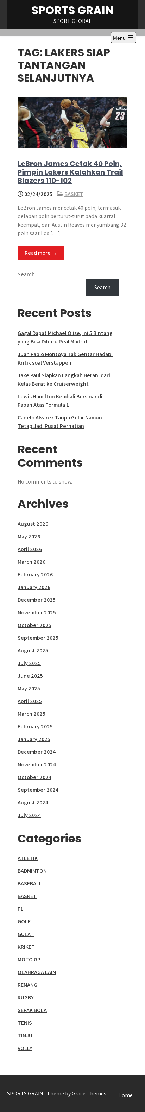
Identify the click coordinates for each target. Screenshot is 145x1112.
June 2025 (30, 676)
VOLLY (25, 1048)
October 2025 (34, 625)
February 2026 (35, 574)
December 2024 (37, 752)
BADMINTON (32, 870)
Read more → (41, 253)
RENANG (27, 984)
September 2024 (38, 790)
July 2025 (29, 663)
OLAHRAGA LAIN (37, 972)
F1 (20, 908)
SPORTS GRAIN (73, 10)
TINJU (25, 1035)
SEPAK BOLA (32, 1010)
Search (26, 274)
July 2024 (29, 815)
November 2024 (37, 764)
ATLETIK (28, 858)
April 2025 (30, 701)
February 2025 (35, 726)
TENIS (25, 1022)
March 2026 (31, 562)
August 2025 (33, 650)
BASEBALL (30, 883)
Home (125, 1095)
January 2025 (34, 739)
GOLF (24, 921)
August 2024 (33, 802)
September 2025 (38, 638)
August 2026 (33, 523)
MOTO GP (29, 959)
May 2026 (29, 536)
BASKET (73, 194)
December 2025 (37, 600)
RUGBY (26, 997)
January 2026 (34, 587)
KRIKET (26, 946)
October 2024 (34, 777)
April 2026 (30, 549)
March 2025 (31, 714)
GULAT (26, 934)
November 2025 (37, 612)
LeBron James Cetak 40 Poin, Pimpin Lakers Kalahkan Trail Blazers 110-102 (70, 172)
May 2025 (29, 688)
